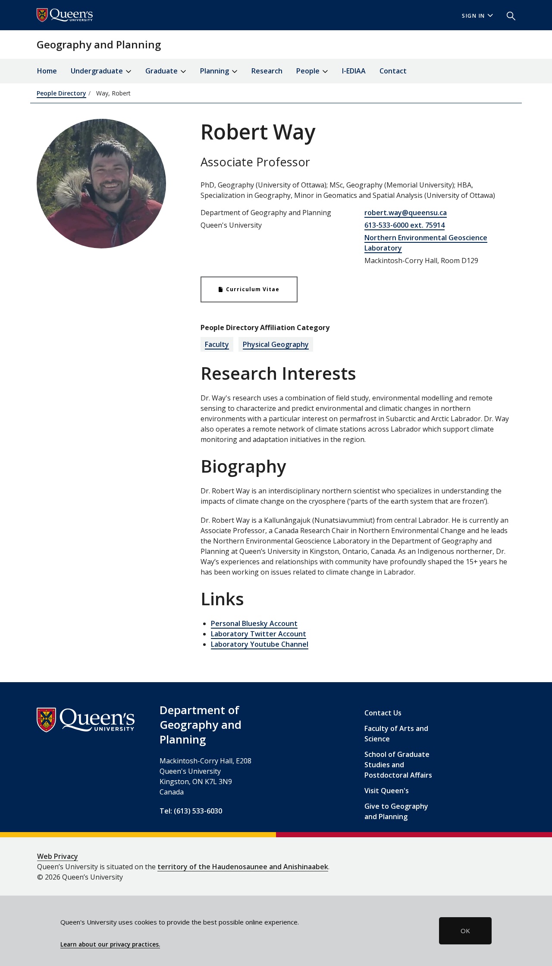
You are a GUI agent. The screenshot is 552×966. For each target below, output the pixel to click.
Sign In (473, 15)
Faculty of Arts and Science (396, 734)
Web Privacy (57, 856)
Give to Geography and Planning (396, 811)
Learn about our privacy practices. (110, 944)
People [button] (308, 71)
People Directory (61, 93)
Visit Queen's (386, 790)
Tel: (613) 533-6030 (191, 811)
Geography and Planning (99, 44)
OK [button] (465, 930)
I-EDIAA (354, 71)
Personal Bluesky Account (254, 623)
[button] (507, 15)
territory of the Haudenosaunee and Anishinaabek (242, 866)
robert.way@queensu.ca (405, 212)
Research (266, 71)
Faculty (217, 344)
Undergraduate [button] (98, 71)
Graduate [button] (162, 71)
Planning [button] (215, 71)
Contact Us (382, 713)
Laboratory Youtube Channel (259, 644)
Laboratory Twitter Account (258, 634)
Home (47, 71)
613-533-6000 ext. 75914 (404, 225)
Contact (393, 71)
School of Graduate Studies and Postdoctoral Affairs (398, 765)
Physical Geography (276, 344)
